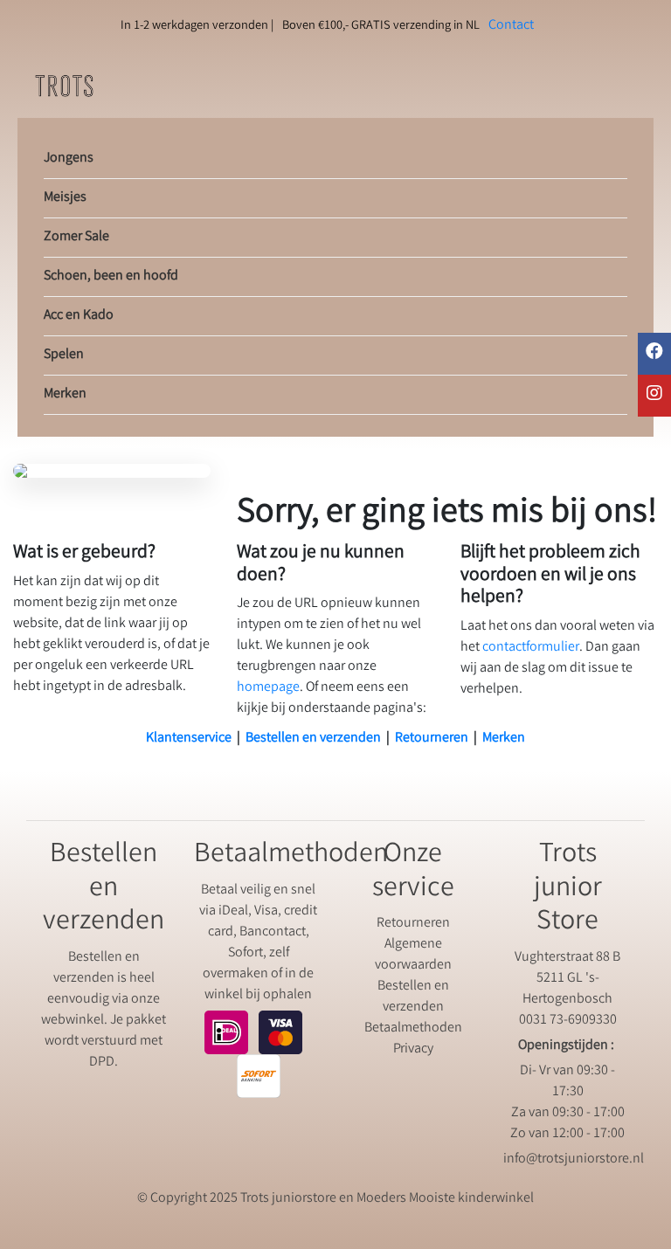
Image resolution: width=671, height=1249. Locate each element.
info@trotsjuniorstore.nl (573, 1159)
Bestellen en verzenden (313, 738)
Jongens (68, 158)
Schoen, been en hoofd (111, 276)
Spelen (64, 355)
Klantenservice (189, 738)
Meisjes (65, 198)
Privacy (413, 1049)
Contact (511, 26)
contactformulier (530, 648)
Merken (65, 394)
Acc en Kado (79, 316)
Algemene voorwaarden (413, 955)
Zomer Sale (76, 237)
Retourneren (431, 738)
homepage (268, 688)
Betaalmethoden (413, 1028)
